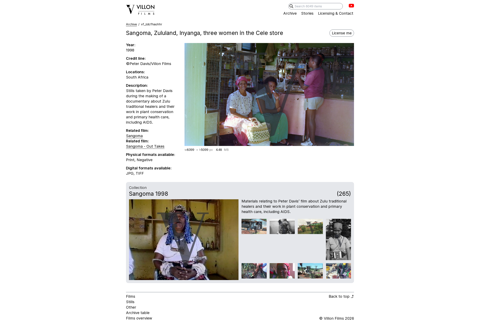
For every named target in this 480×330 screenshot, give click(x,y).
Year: (130, 45)
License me (342, 33)
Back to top (341, 296)
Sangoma (134, 136)
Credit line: (136, 58)
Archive (131, 24)
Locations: (135, 72)
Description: (137, 85)
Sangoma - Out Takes (145, 146)
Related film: (137, 130)
